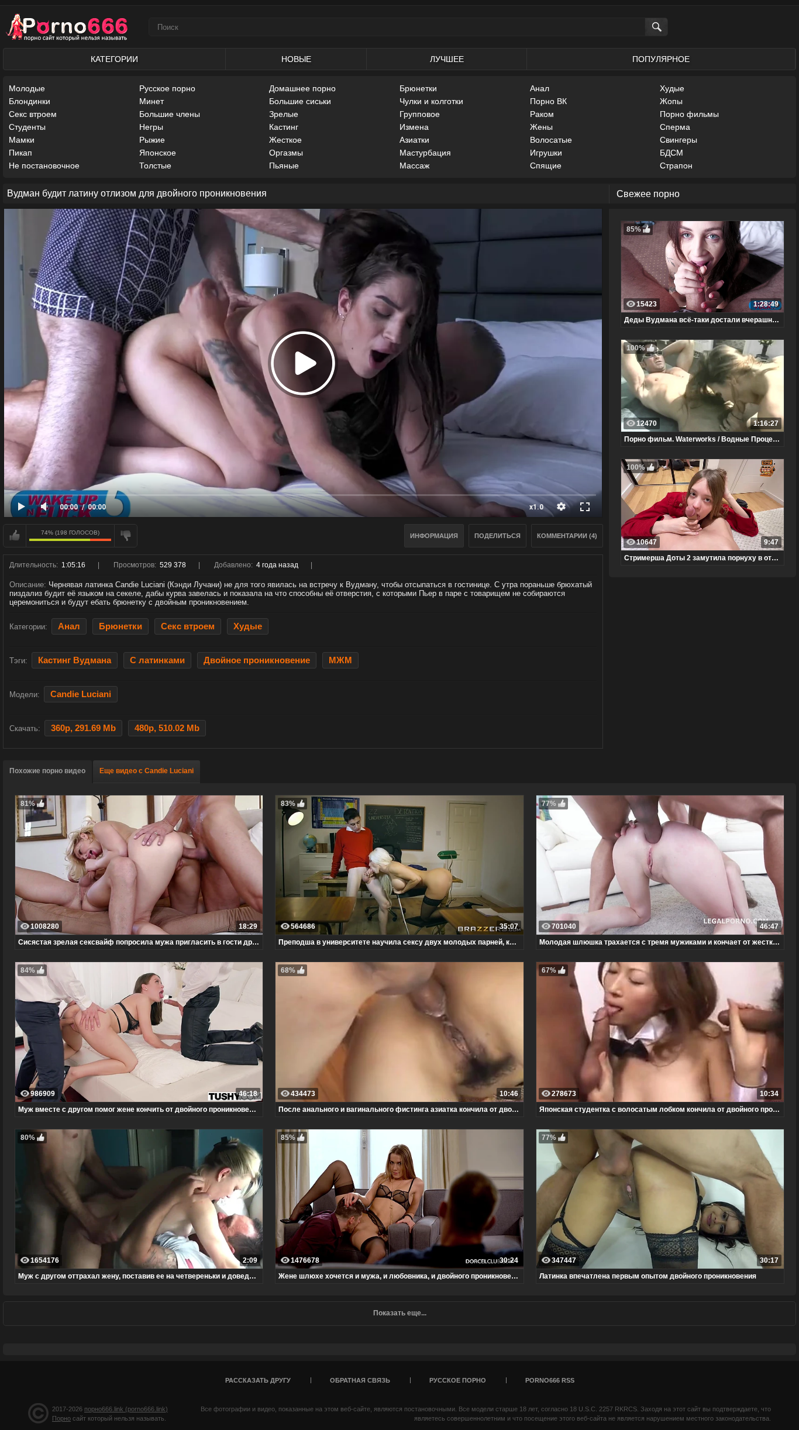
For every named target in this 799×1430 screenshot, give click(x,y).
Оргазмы (286, 152)
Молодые (27, 88)
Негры (151, 127)
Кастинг (283, 127)
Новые (296, 59)
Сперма (675, 127)
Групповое (419, 114)
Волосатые (551, 139)
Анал (539, 88)
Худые (672, 88)
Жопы (671, 101)
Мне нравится (14, 535)
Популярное (661, 59)
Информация (434, 535)
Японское (157, 152)
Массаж (414, 165)
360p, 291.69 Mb (83, 728)
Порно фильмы (689, 114)
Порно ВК (548, 101)
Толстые (155, 165)
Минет (151, 101)
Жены (541, 127)
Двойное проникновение (257, 660)
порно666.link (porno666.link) (126, 1408)
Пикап (20, 152)
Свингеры (678, 139)
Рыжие (152, 139)
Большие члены (169, 114)
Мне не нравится (125, 535)
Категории (114, 59)
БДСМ (671, 152)
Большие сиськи (300, 101)
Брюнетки (418, 88)
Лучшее (447, 59)
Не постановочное (44, 165)
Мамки (22, 139)
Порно (61, 1418)
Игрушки (546, 152)
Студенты (27, 127)
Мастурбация (425, 152)
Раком (542, 114)
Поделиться (497, 535)
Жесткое (285, 139)
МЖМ (340, 660)
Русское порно (167, 88)
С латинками (157, 660)
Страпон (676, 165)
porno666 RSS (549, 1380)
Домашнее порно (302, 88)
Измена (414, 127)
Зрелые (283, 114)
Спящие (546, 165)
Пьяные (284, 165)
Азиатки (414, 139)
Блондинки (29, 101)
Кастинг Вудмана (74, 660)
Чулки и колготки (431, 101)
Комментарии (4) (567, 535)
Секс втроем (33, 114)
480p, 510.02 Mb (167, 728)
